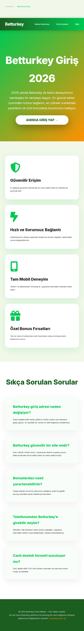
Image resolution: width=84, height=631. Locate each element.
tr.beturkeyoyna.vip (57, 618)
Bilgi (77, 24)
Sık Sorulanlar (62, 24)
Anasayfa (9, 6)
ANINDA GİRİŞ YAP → (42, 120)
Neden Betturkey (42, 24)
